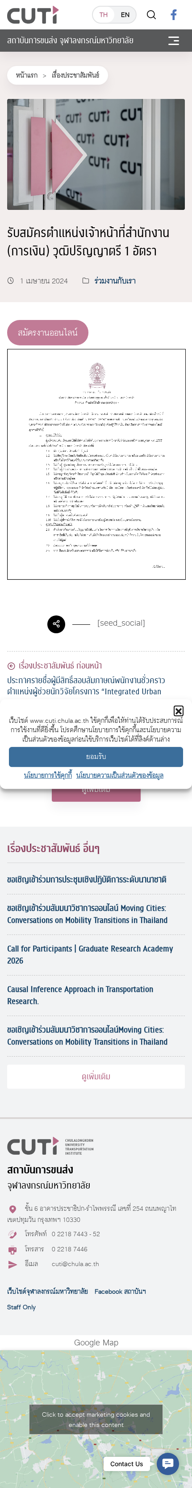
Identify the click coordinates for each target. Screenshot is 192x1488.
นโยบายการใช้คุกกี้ (48, 775)
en (125, 14)
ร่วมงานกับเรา (115, 280)
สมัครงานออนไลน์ (48, 332)
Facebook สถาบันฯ (120, 1291)
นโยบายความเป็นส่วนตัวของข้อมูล (119, 775)
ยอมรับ (96, 756)
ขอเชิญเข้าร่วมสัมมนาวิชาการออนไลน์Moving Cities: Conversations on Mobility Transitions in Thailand (87, 1036)
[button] (178, 710)
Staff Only (21, 1307)
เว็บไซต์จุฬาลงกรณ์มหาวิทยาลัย (47, 1291)
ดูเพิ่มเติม (96, 789)
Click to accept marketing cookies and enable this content (96, 1419)
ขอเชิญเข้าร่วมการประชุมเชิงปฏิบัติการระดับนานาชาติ (87, 879)
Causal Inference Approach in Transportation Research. (80, 995)
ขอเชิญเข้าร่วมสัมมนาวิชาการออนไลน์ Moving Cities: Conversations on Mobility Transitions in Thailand (87, 914)
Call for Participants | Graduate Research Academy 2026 (90, 955)
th (104, 14)
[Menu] (174, 40)
